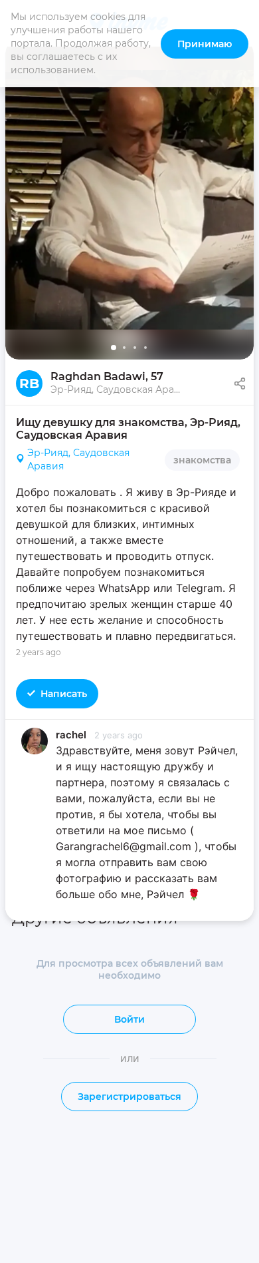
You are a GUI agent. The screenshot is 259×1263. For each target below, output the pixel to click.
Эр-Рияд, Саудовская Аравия (78, 459)
